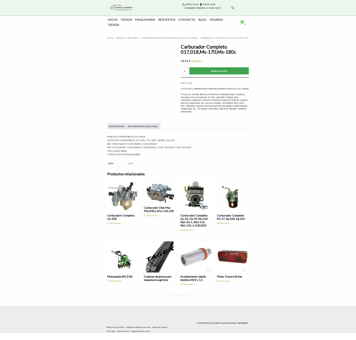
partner (190, 106)
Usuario (216, 19)
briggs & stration (209, 94)
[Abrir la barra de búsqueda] (232, 8)
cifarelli (240, 94)
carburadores (227, 94)
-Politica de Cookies (159, 327)
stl (194, 109)
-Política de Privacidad (115, 327)
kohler (206, 100)
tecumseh (202, 109)
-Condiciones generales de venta (137, 327)
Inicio (113, 19)
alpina (195, 94)
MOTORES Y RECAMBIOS (127, 38)
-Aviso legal (110, 331)
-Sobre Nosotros (123, 331)
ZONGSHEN (186, 112)
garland (220, 97)
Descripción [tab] (116, 126)
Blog (202, 19)
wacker (224, 109)
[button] (349, 332)
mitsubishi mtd (230, 103)
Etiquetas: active (205, 97)
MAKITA (184, 103)
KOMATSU (215, 100)
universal (213, 109)
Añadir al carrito (219, 71)
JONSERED (186, 100)
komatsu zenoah (230, 100)
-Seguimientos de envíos (140, 331)
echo (192, 97)
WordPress (42, 336)
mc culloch (207, 103)
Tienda (126, 19)
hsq (236, 97)
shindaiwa (186, 109)
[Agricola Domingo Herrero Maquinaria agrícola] (121, 7)
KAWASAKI (197, 100)
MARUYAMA (194, 103)
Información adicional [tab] (143, 126)
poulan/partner (213, 106)
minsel (218, 103)
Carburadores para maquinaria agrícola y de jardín (169, 38)
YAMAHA (242, 109)
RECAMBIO (227, 106)
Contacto (186, 19)
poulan (199, 106)
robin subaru (240, 106)
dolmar (185, 97)
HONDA (229, 97)
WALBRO (233, 109)
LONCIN (243, 100)
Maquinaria (145, 19)
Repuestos (166, 19)
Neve (5, 336)
